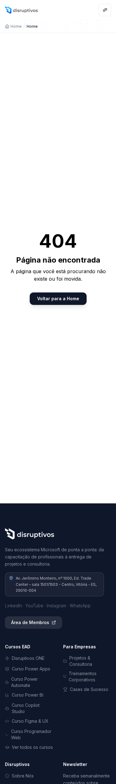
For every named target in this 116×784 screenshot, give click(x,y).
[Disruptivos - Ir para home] (21, 10)
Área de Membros (30, 622)
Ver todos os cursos (32, 747)
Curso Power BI (27, 695)
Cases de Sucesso (89, 689)
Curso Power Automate (24, 682)
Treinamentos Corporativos (83, 676)
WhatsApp (80, 605)
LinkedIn (13, 605)
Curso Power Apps (31, 668)
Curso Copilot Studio (26, 708)
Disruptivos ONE (28, 658)
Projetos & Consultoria (80, 661)
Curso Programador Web (31, 734)
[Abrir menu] (105, 10)
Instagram (56, 605)
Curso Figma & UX (30, 721)
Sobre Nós (23, 775)
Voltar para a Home (58, 298)
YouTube (34, 605)
